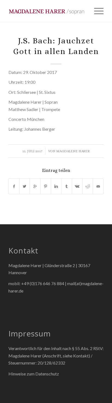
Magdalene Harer (73, 151)
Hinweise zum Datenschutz (33, 373)
